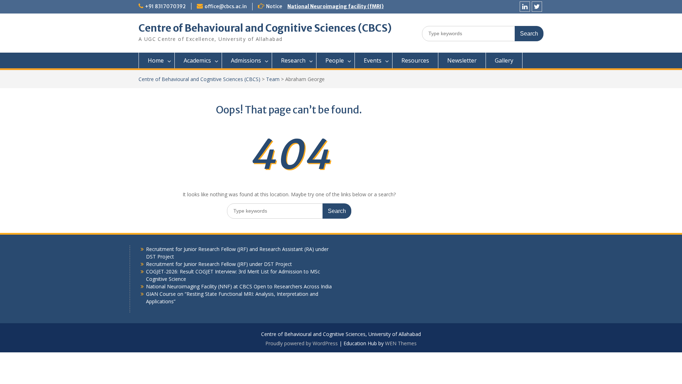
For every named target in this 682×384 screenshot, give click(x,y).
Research (293, 60)
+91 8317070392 (165, 6)
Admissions (246, 60)
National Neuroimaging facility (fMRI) (335, 6)
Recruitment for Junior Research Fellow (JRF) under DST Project (219, 264)
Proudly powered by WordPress (301, 343)
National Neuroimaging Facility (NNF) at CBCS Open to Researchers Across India (239, 286)
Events (372, 60)
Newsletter (462, 60)
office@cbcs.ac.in (226, 6)
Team (273, 79)
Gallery (504, 60)
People (334, 60)
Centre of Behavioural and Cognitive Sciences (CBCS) (265, 28)
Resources (415, 60)
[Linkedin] (525, 6)
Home (156, 60)
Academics (197, 60)
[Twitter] (537, 6)
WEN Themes (401, 343)
